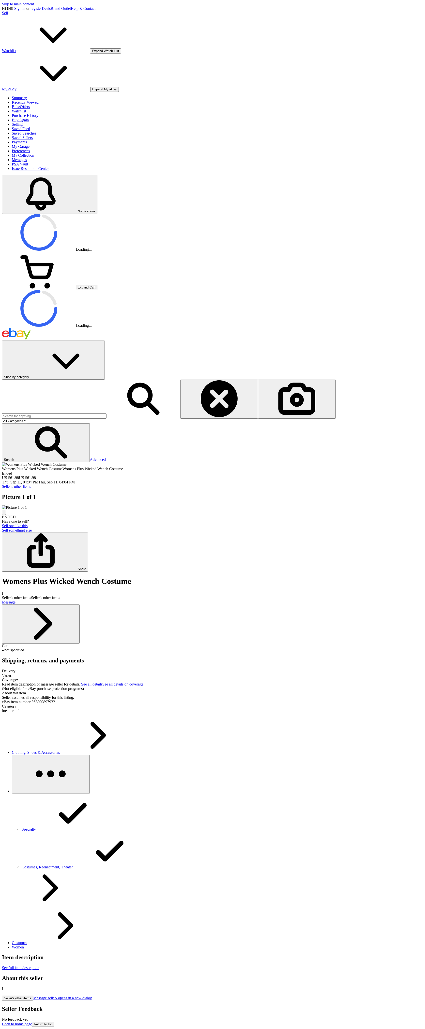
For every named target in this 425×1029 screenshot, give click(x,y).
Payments (19, 142)
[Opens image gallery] (4, 512)
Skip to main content (18, 4)
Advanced (98, 459)
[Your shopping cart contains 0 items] (39, 287)
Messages (19, 160)
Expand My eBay (104, 89)
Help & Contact (83, 8)
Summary (19, 98)
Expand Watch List (105, 51)
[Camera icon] (297, 399)
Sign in (19, 8)
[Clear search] (219, 399)
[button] (46, 442)
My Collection (23, 155)
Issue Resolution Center (30, 168)
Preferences (21, 151)
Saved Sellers (22, 138)
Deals (46, 8)
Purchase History (25, 115)
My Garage (21, 146)
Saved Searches (24, 133)
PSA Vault (20, 164)
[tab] (212, 693)
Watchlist (19, 111)
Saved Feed (21, 129)
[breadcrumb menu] (51, 774)
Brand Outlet (61, 8)
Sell (5, 13)
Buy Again (20, 120)
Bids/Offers (21, 107)
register (36, 8)
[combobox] (54, 416)
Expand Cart (86, 287)
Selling (17, 124)
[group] (212, 507)
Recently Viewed (25, 102)
